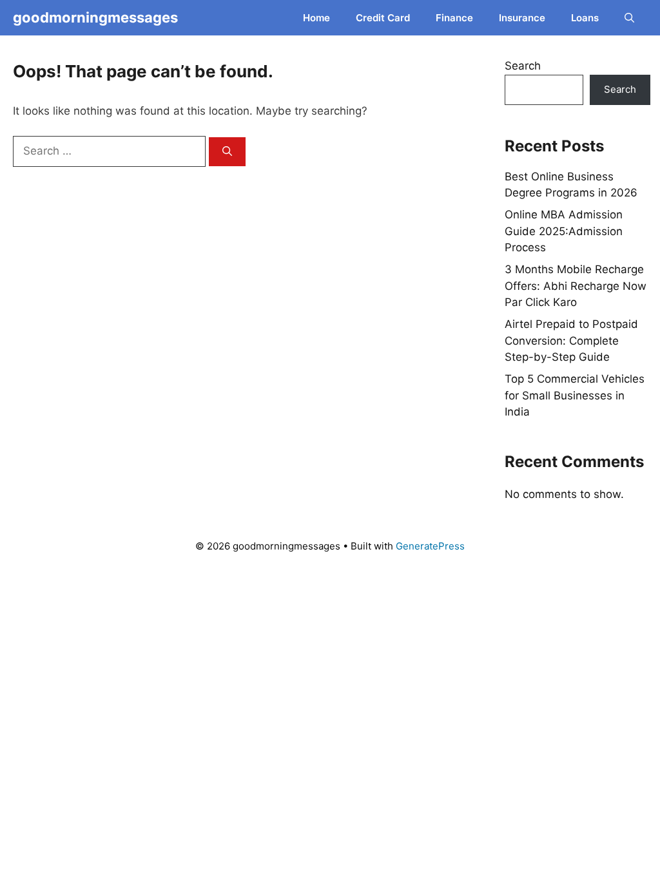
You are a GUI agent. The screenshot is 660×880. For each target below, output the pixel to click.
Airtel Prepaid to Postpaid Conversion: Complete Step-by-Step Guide (571, 340)
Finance (454, 18)
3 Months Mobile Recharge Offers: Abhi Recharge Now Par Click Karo (575, 286)
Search (523, 65)
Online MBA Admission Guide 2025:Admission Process (564, 231)
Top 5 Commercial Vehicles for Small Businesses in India (575, 395)
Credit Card (383, 18)
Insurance (522, 18)
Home (316, 18)
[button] (629, 17)
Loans (585, 18)
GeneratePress (430, 546)
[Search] (227, 151)
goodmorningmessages (95, 17)
